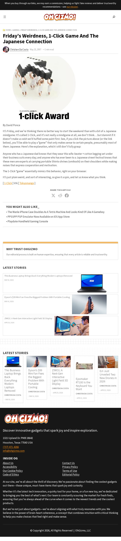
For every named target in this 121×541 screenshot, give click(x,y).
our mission (72, 6)
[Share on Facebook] (67, 196)
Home (8, 30)
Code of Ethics (11, 474)
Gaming (15, 30)
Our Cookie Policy (13, 470)
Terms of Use (69, 470)
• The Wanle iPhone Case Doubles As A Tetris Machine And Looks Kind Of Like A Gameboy (55, 212)
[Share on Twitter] (53, 196)
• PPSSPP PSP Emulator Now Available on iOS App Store (38, 216)
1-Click (8, 183)
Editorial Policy (70, 474)
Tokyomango (26, 183)
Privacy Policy (70, 467)
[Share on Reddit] (60, 196)
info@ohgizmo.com (14, 450)
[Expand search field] (114, 16)
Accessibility (10, 467)
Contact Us (68, 463)
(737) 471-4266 (11, 447)
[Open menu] (5, 17)
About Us (8, 463)
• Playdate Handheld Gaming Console (27, 221)
